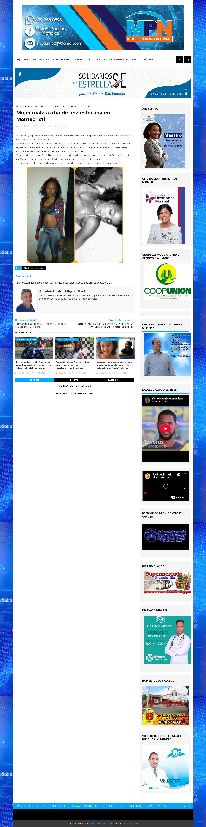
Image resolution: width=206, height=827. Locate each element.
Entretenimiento (116, 59)
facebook (113, 380)
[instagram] (188, 806)
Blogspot (132, 823)
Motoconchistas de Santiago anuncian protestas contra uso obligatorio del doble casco (33, 365)
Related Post (24, 332)
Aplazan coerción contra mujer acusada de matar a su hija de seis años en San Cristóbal (115, 365)
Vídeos (149, 59)
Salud (136, 59)
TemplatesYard (98, 823)
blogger (35, 380)
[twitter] (184, 806)
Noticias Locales (36, 59)
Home (19, 106)
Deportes (93, 59)
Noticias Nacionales (68, 59)
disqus (74, 380)
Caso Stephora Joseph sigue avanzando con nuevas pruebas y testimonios (72, 365)
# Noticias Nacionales (34, 268)
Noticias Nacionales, (60, 126)
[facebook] (180, 806)
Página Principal (28, 806)
